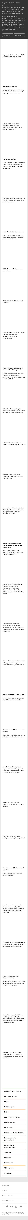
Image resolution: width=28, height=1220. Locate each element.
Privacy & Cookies (7, 1196)
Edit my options (19, 35)
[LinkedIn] (16, 1206)
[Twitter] (7, 1206)
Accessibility (5, 1185)
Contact (4, 1191)
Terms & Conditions (8, 1201)
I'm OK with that (8, 35)
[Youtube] (20, 1206)
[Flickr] (11, 1206)
